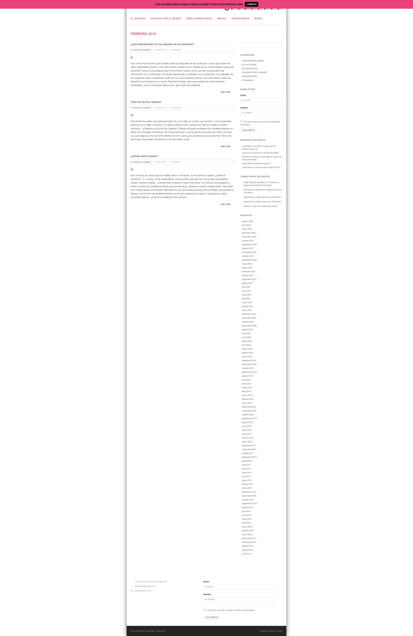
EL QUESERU (138, 18)
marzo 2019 (247, 395)
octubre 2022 (248, 256)
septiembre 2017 (249, 457)
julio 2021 (246, 286)
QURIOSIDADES (240, 18)
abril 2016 (246, 522)
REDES (258, 18)
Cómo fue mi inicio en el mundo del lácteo (260, 152)
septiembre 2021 (249, 279)
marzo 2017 (247, 480)
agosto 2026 (247, 221)
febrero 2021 (247, 306)
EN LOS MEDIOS (249, 68)
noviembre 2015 (249, 542)
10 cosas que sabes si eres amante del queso (261, 183)
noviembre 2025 (249, 236)
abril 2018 (246, 433)
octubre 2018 (248, 414)
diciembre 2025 (249, 232)
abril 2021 (246, 298)
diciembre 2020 (249, 314)
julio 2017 (246, 464)
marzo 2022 (247, 267)
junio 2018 (246, 426)
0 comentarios (175, 49)
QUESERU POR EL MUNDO (166, 18)
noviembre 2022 (249, 252)
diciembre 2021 (249, 271)
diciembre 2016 (249, 491)
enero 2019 (247, 402)
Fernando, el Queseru (253, 189)
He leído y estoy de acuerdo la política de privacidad (230, 610)
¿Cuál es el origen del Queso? (264, 206)
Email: (243, 95)
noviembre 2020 (249, 317)
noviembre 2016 (249, 495)
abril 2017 (246, 476)
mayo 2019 (247, 387)
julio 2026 (246, 225)
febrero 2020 (247, 352)
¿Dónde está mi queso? (144, 156)
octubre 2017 (248, 453)
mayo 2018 (247, 430)
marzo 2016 (247, 526)
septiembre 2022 (249, 259)
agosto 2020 (247, 329)
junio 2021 (246, 290)
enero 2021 (247, 310)
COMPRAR (252, 4)
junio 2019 (246, 383)
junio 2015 (246, 553)
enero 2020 (247, 356)
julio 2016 (246, 511)
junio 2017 (246, 468)
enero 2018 (247, 441)
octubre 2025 (248, 240)
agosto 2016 (247, 507)
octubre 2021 (248, 275)
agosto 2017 (247, 460)
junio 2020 (246, 337)
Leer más (225, 91)
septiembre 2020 (249, 325)
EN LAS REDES (249, 64)
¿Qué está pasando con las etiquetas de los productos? (162, 44)
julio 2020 (246, 333)
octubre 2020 (248, 321)
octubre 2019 (248, 368)
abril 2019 (246, 391)
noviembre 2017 (249, 449)
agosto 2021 (247, 283)
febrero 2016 (247, 530)
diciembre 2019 (249, 360)
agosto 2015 (247, 549)
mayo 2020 (247, 341)
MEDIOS (222, 18)
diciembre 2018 (249, 406)
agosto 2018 (247, 422)
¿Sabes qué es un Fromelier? (268, 197)
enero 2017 (247, 488)
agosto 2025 (247, 248)
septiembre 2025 (249, 244)
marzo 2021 (247, 302)
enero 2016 (247, 534)
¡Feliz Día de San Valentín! (146, 102)
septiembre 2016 (249, 503)
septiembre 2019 (249, 372)
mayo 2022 (247, 263)
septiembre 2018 (249, 418)
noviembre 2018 (249, 410)
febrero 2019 (247, 399)
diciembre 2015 (249, 538)
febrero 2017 (247, 484)
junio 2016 (246, 515)
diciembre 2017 (249, 445)
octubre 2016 (248, 499)
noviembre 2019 (249, 364)
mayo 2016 (247, 518)
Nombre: (244, 107)
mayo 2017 (247, 472)
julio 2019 (246, 379)
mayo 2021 (247, 294)
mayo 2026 (247, 228)
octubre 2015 (248, 545)
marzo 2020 (247, 348)
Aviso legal (160, 631)
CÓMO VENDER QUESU (199, 18)
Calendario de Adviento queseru (256, 163)
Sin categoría (248, 80)
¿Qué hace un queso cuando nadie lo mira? (261, 167)
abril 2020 (246, 344)
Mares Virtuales (276, 631)
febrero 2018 (247, 437)
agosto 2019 (247, 375)
